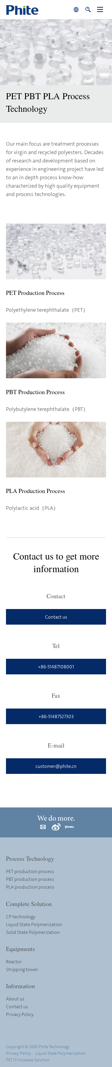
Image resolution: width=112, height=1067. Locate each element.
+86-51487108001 (56, 666)
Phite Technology (38, 9)
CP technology (20, 916)
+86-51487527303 (56, 716)
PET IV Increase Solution (28, 1060)
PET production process (30, 871)
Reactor (14, 961)
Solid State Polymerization (33, 932)
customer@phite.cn (56, 766)
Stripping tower (22, 969)
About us (15, 998)
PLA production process (30, 887)
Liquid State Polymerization (34, 924)
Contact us (56, 617)
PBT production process (30, 879)
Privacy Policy (19, 1014)
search (88, 10)
